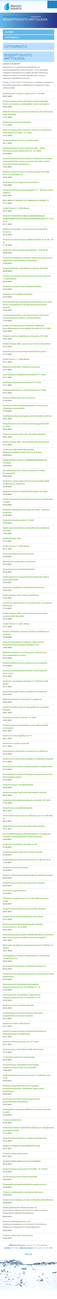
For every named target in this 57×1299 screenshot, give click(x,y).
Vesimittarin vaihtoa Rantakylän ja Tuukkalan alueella (28, 759)
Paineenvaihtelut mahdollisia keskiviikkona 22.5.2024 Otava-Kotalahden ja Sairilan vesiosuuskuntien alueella (27, 305)
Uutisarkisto (12, 37)
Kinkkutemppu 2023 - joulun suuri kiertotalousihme (27, 343)
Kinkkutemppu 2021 (12, 538)
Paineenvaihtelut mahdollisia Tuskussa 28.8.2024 (25, 268)
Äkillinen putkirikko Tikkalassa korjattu (21, 367)
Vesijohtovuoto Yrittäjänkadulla (18, 784)
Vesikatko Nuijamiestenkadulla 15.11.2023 (22, 382)
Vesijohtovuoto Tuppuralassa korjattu (21, 182)
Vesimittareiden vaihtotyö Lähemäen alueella (24, 434)
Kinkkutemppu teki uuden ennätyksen (21, 595)
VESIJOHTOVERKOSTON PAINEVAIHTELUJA (21, 1146)
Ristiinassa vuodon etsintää (16, 743)
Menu (52, 4)
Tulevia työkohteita (12, 1120)
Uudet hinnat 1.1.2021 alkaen (16, 623)
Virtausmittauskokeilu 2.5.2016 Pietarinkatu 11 (24, 966)
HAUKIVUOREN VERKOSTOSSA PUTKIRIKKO (22, 1161)
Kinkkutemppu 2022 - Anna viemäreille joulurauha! (26, 442)
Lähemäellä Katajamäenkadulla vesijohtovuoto (25, 1184)
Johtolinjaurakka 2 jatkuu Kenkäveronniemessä (25, 691)
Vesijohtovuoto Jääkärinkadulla (17, 294)
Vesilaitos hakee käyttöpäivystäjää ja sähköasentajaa (28, 875)
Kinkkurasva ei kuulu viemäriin (17, 122)
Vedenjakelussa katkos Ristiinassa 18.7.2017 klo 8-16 (26, 859)
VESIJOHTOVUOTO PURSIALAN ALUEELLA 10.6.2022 (25, 491)
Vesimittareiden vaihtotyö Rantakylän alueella (24, 792)
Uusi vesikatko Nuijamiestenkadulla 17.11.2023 (24, 374)
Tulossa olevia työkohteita (15, 1153)
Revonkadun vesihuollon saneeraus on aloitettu (25, 751)
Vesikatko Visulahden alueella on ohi (20, 844)
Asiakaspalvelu (10, 16)
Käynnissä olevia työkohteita (16, 1023)
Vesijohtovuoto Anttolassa (15, 867)
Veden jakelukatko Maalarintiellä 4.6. (20, 1207)
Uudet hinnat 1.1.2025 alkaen (16, 208)
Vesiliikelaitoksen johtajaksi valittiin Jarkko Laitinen (27, 416)
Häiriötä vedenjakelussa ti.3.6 (16, 1221)
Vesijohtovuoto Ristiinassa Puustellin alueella (24, 908)
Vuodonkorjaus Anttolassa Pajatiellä (20, 1176)
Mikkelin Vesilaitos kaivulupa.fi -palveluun (22, 699)
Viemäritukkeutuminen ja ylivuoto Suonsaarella (25, 663)
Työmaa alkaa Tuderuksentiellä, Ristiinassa (23, 1049)
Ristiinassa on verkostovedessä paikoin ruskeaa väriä (27, 766)
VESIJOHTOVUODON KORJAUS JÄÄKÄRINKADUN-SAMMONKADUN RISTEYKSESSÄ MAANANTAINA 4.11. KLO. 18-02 (28, 219)
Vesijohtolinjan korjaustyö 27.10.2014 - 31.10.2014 (25, 1169)
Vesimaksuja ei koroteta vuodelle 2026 (20, 140)
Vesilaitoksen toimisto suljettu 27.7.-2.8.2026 (23, 93)
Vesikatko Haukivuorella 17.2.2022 (18, 520)
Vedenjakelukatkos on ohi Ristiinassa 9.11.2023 (24, 390)
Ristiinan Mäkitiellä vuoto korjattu (19, 397)
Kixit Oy (28, 1254)
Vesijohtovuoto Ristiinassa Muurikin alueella (24, 826)
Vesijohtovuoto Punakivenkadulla (18, 569)
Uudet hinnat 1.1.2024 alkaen (16, 359)
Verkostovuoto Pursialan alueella (18, 1005)
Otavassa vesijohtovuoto (14, 890)
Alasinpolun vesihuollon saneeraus (19, 561)
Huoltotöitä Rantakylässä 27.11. (17, 735)
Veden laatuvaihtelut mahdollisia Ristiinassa (23, 587)
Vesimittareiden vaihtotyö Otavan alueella (23, 852)
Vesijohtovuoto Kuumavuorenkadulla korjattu (24, 351)
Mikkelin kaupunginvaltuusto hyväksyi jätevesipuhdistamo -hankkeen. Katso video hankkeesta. (23, 1088)
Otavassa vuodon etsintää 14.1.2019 (19, 717)
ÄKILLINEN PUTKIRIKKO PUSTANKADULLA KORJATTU (26, 200)
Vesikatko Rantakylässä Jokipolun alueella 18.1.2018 (26, 800)
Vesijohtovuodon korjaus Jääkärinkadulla (22, 286)
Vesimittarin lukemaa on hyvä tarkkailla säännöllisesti (28, 1200)
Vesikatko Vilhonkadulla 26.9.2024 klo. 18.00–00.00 (25, 250)
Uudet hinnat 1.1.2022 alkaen (16, 546)
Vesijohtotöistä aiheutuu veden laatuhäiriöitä (24, 1138)
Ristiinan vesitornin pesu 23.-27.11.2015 (21, 1041)
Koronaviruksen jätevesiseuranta (18, 553)
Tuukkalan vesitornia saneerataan (19, 1057)
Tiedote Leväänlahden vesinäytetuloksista (23, 1192)
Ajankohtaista (23, 16)
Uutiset (9, 32)
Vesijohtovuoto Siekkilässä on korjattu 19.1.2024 (25, 336)
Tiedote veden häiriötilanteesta (18, 1235)
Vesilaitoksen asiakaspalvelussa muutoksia (23, 916)
